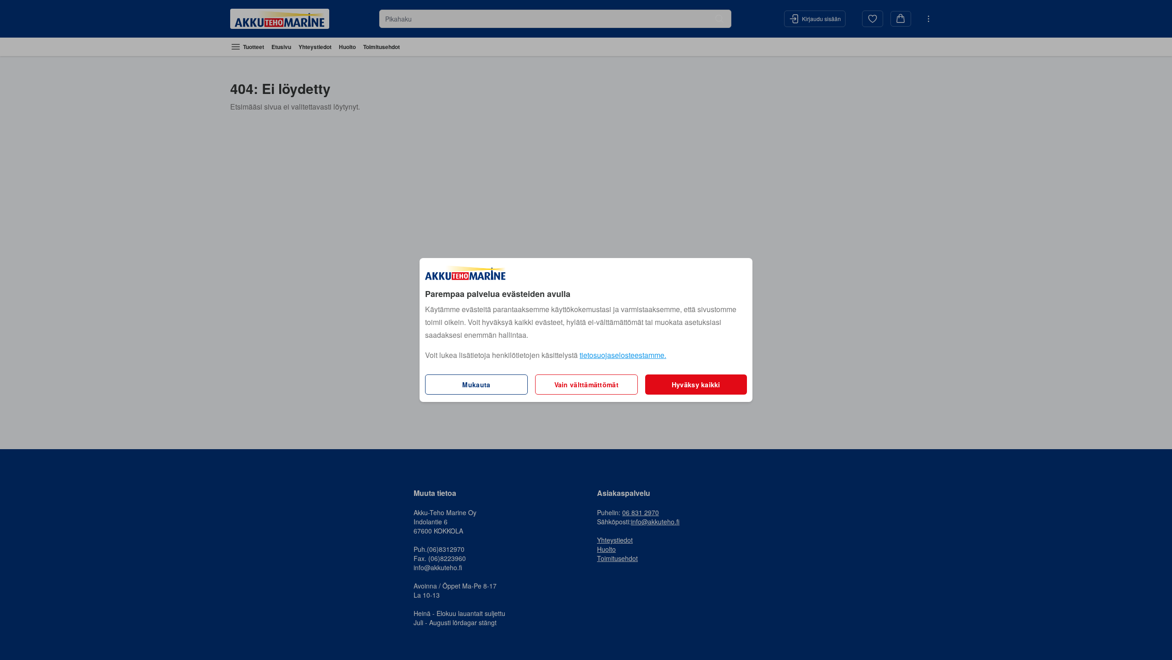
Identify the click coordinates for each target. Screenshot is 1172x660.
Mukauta (476, 384)
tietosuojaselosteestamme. (623, 355)
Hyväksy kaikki (696, 384)
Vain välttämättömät (586, 384)
